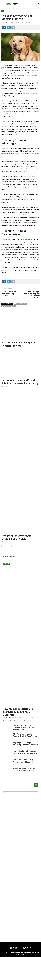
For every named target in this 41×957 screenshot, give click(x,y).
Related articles (7, 304)
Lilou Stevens (5, 22)
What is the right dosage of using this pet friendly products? (32, 295)
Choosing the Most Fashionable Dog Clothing (8, 294)
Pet (3, 11)
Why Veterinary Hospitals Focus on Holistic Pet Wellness (25, 735)
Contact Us (15, 948)
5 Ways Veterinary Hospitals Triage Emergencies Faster (24, 769)
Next (8, 546)
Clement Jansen (7, 717)
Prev (4, 546)
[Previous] (4, 777)
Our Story (27, 948)
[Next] (7, 777)
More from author (20, 304)
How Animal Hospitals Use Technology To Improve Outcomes (18, 711)
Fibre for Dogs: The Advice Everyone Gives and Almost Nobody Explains (24, 727)
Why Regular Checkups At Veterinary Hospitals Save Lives (25, 743)
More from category (8, 306)
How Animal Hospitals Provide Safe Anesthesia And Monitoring (20, 381)
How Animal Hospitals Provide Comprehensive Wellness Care (25, 752)
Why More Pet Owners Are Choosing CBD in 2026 (16, 537)
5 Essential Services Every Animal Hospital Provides (20, 344)
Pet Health (7, 563)
